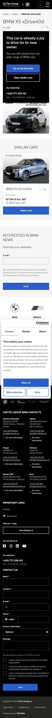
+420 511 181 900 (36, 483)
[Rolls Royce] (32, 402)
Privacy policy (40, 707)
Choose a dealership (12, 626)
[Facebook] (4, 546)
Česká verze (12, 516)
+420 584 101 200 (37, 457)
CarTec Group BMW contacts (22, 412)
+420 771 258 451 (16, 93)
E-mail (6, 255)
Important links (14, 502)
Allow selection (14, 392)
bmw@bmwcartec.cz (11, 433)
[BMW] (27, 4)
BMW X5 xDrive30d (19, 189)
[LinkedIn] (17, 546)
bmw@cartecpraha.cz (11, 460)
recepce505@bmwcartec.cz (14, 486)
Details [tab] (26, 331)
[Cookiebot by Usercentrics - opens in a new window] (37, 323)
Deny (37, 392)
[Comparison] (47, 27)
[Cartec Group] (11, 4)
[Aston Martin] (44, 402)
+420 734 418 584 (37, 431)
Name (6, 576)
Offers (15, 14)
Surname (7, 589)
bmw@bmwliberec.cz (38, 433)
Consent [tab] (9, 331)
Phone (6, 614)
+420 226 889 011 (10, 457)
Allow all (26, 382)
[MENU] (47, 4)
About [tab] (42, 331)
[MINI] (12, 402)
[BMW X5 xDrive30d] (26, 168)
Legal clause (8, 707)
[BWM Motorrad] (21, 402)
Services (6, 509)
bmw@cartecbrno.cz (38, 486)
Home (6, 14)
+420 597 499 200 (10, 431)
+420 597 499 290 (10, 483)
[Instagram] (10, 546)
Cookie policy (24, 707)
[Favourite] (42, 27)
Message (6, 639)
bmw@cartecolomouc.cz (39, 460)
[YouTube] (24, 546)
